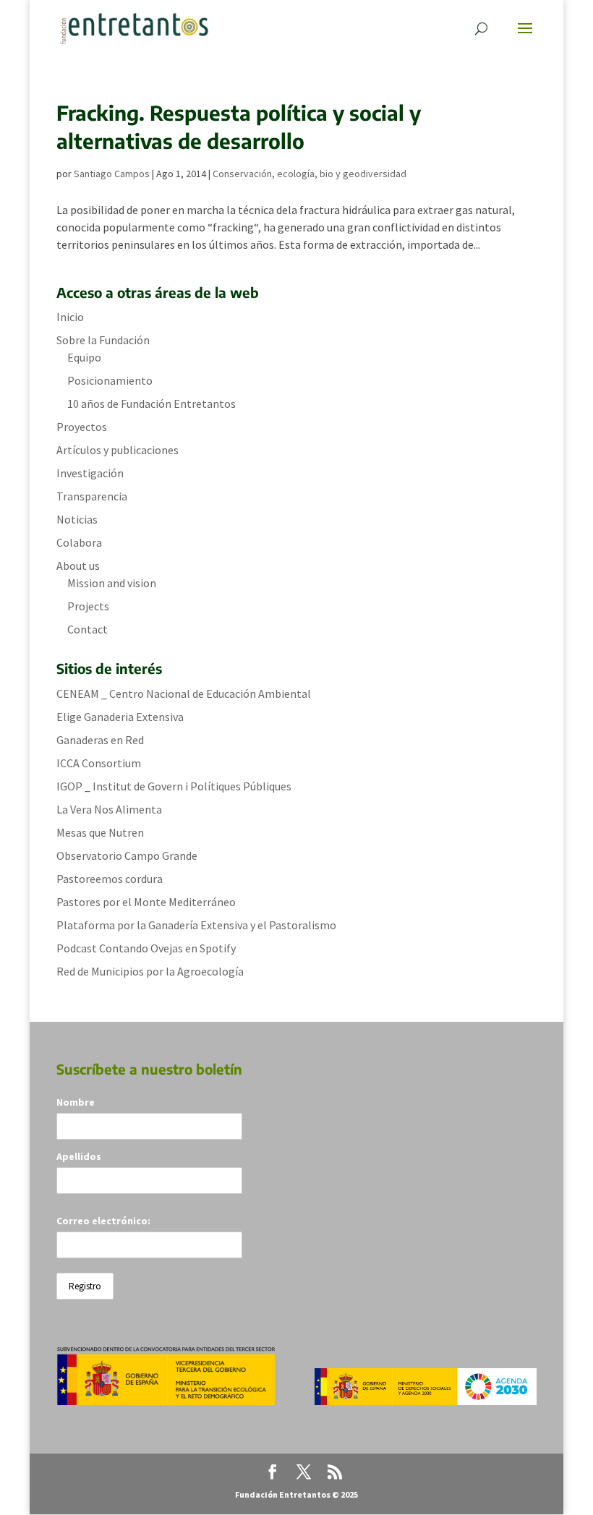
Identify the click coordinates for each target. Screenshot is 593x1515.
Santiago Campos (112, 173)
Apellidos (78, 1156)
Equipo (84, 357)
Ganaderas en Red (100, 740)
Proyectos (81, 426)
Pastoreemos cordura (109, 878)
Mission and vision (111, 583)
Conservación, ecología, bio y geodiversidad (309, 173)
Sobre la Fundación (103, 340)
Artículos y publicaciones (117, 450)
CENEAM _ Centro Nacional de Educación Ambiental (183, 693)
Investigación (90, 473)
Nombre (75, 1102)
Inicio (70, 317)
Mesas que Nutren (100, 832)
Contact (87, 629)
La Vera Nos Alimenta (109, 809)
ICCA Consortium (98, 763)
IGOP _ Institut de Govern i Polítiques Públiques (173, 786)
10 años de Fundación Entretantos (151, 403)
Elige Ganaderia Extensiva (120, 716)
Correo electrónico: (103, 1220)
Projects (88, 606)
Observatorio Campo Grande (126, 855)
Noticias (77, 519)
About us (78, 565)
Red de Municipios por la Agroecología (150, 971)
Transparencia (91, 496)
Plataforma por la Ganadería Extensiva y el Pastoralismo (196, 925)
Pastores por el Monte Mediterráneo (146, 902)
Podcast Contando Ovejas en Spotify (146, 948)
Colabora (79, 542)
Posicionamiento (110, 380)
